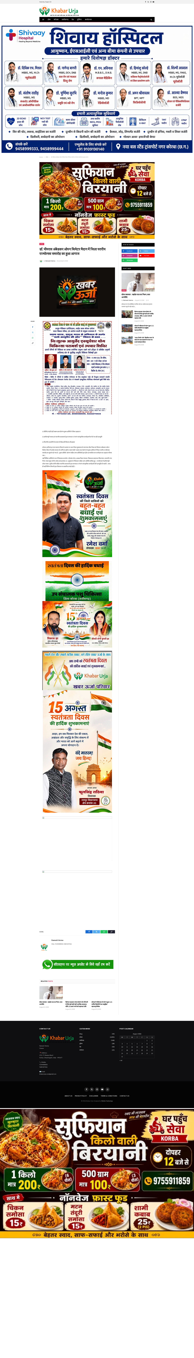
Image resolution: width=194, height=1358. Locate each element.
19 (132, 1034)
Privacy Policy (81, 1080)
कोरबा (56, 19)
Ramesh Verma (50, 261)
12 (132, 1031)
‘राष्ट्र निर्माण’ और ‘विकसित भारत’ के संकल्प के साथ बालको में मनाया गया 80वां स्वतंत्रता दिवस (144, 340)
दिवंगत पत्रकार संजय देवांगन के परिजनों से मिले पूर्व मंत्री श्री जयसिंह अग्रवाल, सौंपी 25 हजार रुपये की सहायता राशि (76, 988)
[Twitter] (32, 332)
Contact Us (124, 1080)
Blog (81, 1018)
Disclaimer (93, 1080)
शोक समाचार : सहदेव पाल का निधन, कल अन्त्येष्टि (50, 987)
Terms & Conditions (109, 1080)
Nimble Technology (107, 1085)
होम (49, 19)
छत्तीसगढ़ (65, 19)
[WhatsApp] (32, 337)
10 (122, 1031)
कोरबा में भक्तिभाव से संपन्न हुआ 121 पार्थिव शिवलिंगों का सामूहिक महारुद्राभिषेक (102, 988)
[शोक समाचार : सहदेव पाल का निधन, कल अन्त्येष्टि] (51, 976)
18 (127, 1034)
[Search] (151, 19)
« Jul (121, 1044)
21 (142, 1034)
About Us (68, 1080)
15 (147, 1031)
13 (137, 1031)
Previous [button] (44, 623)
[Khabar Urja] (59, 10)
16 (152, 1031)
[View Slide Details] (97, 89)
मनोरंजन (88, 19)
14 (142, 1031)
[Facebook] (32, 327)
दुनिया (79, 19)
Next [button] (109, 623)
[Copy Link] (32, 343)
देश (73, 19)
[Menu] (43, 19)
